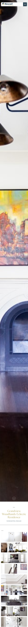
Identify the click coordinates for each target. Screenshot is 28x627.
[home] (7, 4)
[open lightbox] (14, 537)
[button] (25, 4)
